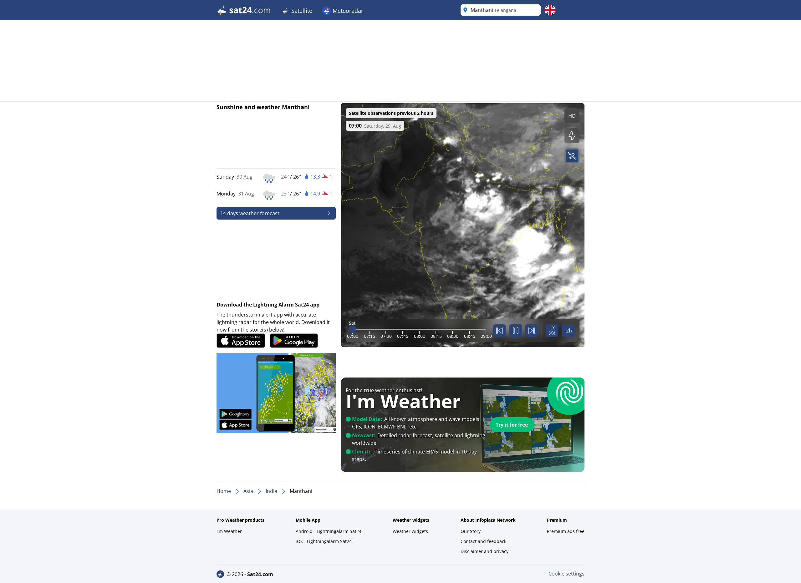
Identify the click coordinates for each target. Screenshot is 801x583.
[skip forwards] (531, 330)
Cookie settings (566, 573)
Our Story (471, 531)
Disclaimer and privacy (484, 551)
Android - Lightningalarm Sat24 (328, 531)
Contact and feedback (483, 541)
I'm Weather (229, 531)
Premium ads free (565, 531)
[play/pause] (515, 330)
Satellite (301, 10)
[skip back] (499, 330)
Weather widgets (410, 531)
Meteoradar (347, 10)
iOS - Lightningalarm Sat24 (324, 541)
